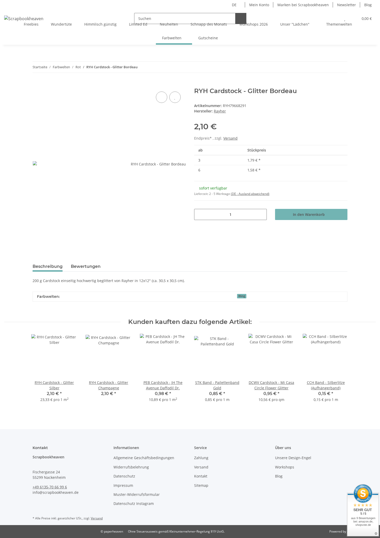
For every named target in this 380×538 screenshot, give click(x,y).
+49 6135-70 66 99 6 (50, 486)
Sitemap (201, 485)
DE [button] (234, 4)
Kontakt (200, 476)
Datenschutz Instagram (133, 503)
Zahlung (201, 457)
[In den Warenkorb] (37, 84)
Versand (230, 138)
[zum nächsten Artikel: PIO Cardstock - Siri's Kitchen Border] (341, 67)
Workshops (284, 467)
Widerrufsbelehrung (131, 467)
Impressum (123, 485)
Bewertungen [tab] (86, 266)
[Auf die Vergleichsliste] (161, 97)
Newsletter (346, 4)
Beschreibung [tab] (48, 266)
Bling (241, 296)
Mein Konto (259, 4)
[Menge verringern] (200, 214)
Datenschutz (124, 476)
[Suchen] (240, 18)
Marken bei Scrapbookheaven (303, 4)
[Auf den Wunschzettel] (175, 97)
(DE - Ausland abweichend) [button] (250, 194)
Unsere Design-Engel (293, 457)
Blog (368, 4)
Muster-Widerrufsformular (136, 494)
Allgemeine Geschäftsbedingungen (143, 457)
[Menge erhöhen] (261, 214)
